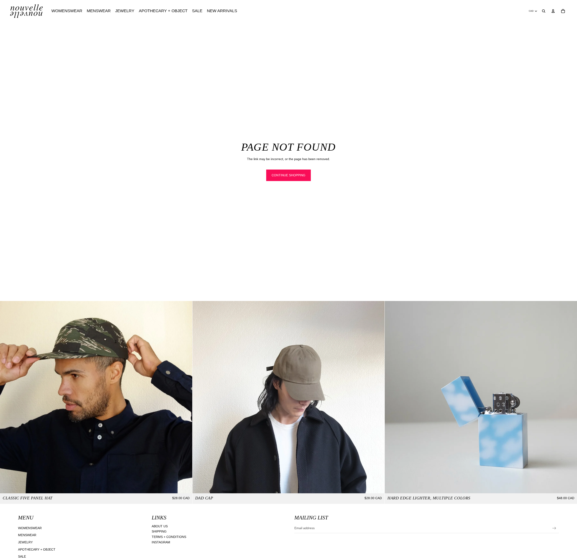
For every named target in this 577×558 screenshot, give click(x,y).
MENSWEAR (27, 535)
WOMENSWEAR (30, 528)
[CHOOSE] (185, 486)
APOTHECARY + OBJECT (36, 549)
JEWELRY (25, 542)
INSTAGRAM (161, 542)
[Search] (544, 11)
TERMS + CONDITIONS (169, 537)
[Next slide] (185, 397)
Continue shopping (288, 175)
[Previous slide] (7, 397)
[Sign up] (554, 528)
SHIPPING (159, 531)
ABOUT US (160, 526)
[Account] (553, 11)
